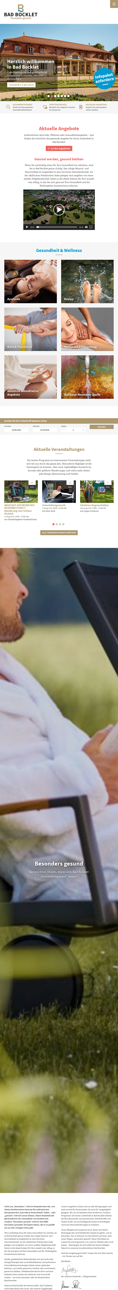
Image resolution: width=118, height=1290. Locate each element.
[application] (59, 210)
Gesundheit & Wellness (21, 85)
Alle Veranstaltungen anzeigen (59, 532)
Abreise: (36, 426)
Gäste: (63, 426)
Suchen (101, 427)
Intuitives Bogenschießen (94, 505)
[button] (48, 96)
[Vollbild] (91, 227)
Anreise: (7, 426)
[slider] (56, 227)
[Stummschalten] (86, 227)
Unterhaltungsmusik (53, 505)
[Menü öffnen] (114, 4)
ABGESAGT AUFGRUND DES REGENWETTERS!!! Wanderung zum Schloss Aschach (19, 509)
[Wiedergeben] (27, 227)
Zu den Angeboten (60, 148)
